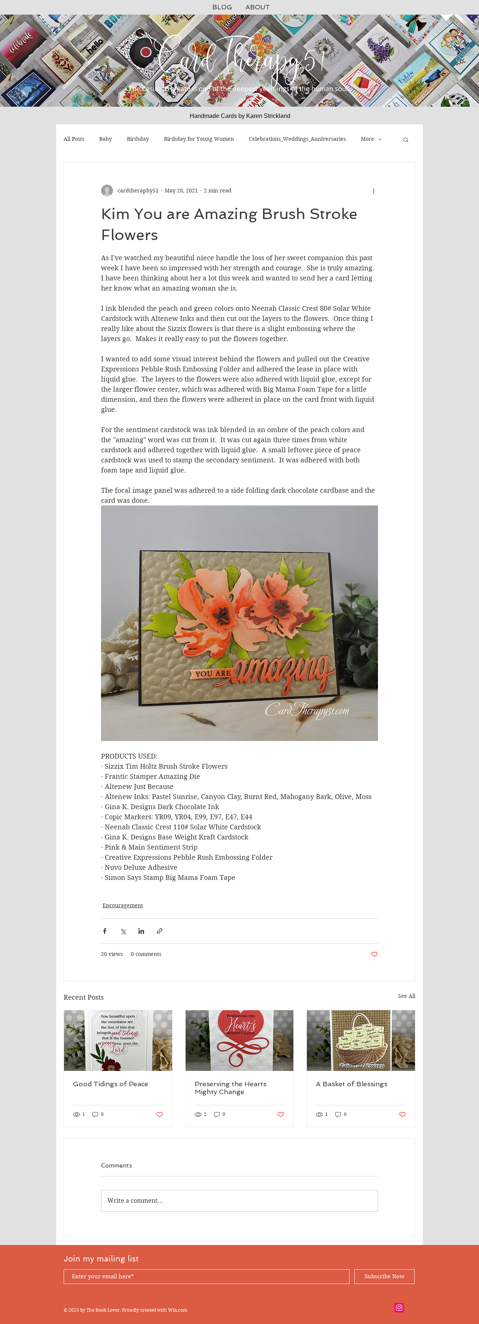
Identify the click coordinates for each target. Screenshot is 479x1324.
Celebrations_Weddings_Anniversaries (297, 139)
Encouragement (123, 905)
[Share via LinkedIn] (141, 931)
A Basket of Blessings (351, 1084)
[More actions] (373, 190)
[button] (405, 139)
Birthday (138, 139)
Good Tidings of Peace (110, 1084)
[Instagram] (399, 1307)
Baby (105, 139)
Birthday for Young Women (199, 139)
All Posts (74, 139)
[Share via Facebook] (104, 931)
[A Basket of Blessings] (361, 1040)
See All (406, 996)
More (367, 139)
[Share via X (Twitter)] (122, 931)
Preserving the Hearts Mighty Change (230, 1088)
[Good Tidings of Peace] (118, 1040)
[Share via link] (159, 931)
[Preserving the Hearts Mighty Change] (240, 1040)
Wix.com (177, 1310)
